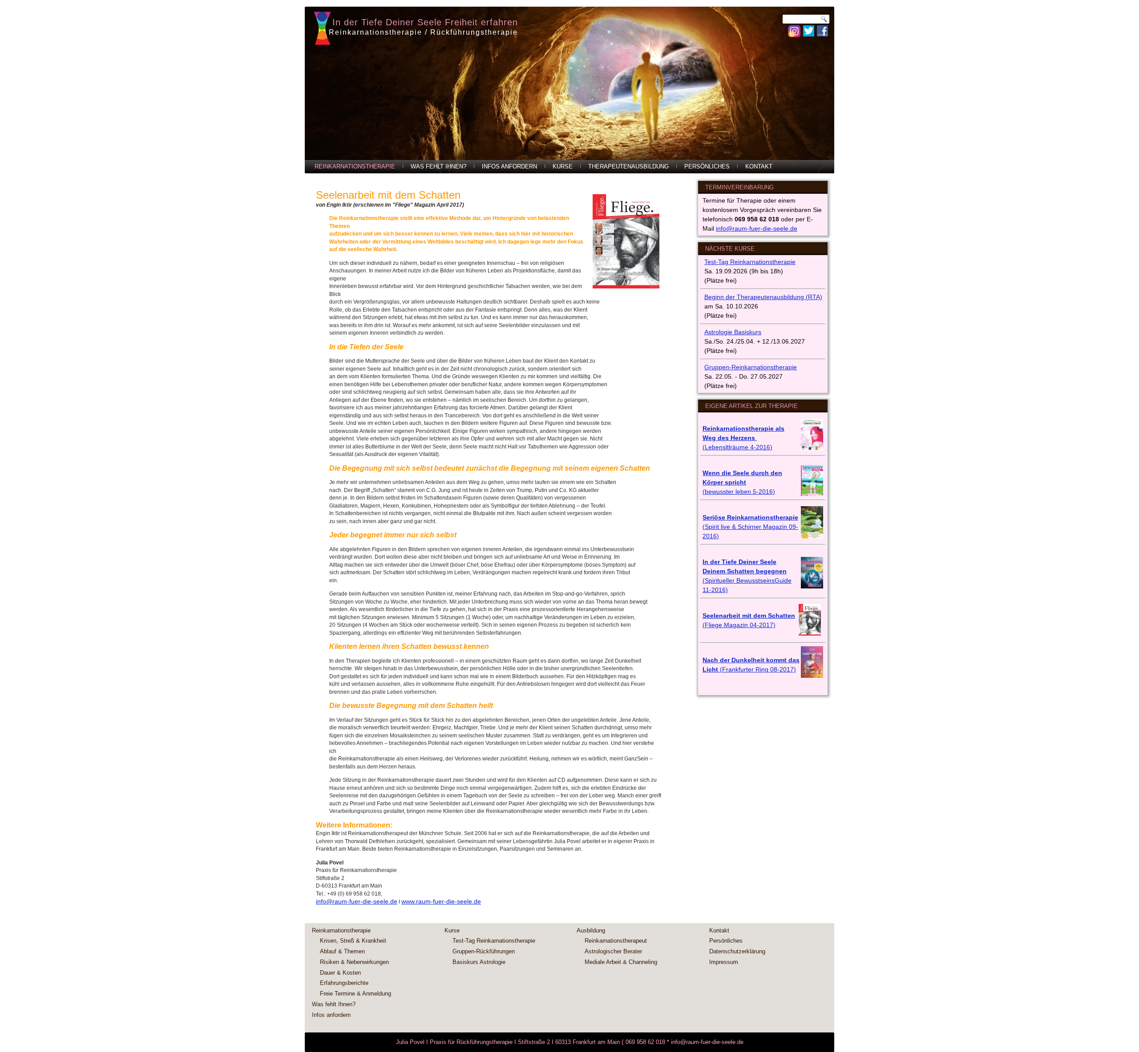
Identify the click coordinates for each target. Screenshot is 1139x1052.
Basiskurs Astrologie (478, 962)
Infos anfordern (509, 166)
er (732, 296)
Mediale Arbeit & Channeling (621, 962)
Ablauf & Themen (342, 951)
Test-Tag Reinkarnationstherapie (750, 261)
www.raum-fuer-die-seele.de (441, 901)
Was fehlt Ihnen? (438, 166)
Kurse (563, 166)
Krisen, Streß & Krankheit (353, 940)
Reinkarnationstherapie (355, 166)
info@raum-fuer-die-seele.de (356, 901)
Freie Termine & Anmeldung (355, 993)
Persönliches (707, 166)
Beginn (714, 296)
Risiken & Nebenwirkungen (354, 962)
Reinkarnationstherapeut (616, 940)
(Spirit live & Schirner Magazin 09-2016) (750, 527)
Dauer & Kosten (340, 972)
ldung (796, 296)
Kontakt (758, 166)
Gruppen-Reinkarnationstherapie (750, 367)
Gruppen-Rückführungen (483, 951)
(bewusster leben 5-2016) (739, 491)
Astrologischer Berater (613, 951)
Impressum (723, 962)
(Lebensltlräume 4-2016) (737, 447)
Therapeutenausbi (761, 296)
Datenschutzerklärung (737, 951)
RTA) (815, 296)
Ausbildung (591, 930)
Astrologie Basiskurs (732, 332)
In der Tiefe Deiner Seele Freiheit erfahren (425, 22)
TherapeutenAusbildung (628, 166)
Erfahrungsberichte (344, 983)
